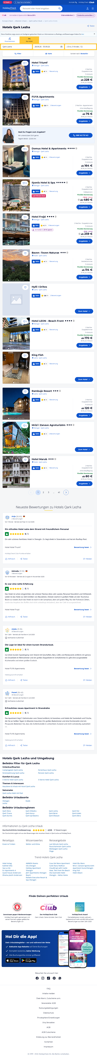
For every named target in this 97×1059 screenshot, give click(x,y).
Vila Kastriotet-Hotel (57, 873)
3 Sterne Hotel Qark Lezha (48, 780)
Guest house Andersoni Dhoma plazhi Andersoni (12, 874)
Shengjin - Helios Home (58, 875)
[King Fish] (16, 368)
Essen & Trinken (8, 844)
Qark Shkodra (31, 811)
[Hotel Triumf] (16, 75)
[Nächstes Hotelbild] (27, 75)
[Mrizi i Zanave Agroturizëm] (16, 438)
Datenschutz (48, 1013)
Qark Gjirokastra (32, 816)
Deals (6, 2)
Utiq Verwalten (48, 1022)
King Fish (37, 355)
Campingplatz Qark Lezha (12, 770)
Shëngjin (5, 801)
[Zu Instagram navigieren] (43, 978)
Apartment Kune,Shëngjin (83, 868)
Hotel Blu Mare (79, 863)
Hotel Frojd (39, 216)
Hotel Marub (39, 459)
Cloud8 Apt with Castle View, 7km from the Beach (59, 869)
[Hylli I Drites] (16, 299)
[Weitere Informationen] (79, 200)
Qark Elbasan (54, 816)
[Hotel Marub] (16, 472)
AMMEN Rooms (32, 863)
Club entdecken (67, 15)
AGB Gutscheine (48, 1032)
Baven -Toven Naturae (45, 252)
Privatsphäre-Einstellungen (48, 1018)
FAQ (48, 989)
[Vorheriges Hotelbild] (5, 75)
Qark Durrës (7, 816)
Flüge (51, 851)
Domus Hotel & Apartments (49, 148)
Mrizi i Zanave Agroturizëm (48, 425)
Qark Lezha (53, 811)
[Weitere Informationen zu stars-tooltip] (76, 148)
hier (83, 34)
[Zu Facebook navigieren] (37, 978)
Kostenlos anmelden (85, 15)
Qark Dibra (76, 816)
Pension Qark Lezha (46, 773)
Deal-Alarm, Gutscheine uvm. (48, 998)
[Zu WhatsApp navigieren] (60, 978)
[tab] (10, 39)
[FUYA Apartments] (16, 109)
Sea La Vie (6, 868)
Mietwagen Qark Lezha (58, 849)
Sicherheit (48, 1042)
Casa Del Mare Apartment (59, 863)
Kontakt (72, 2)
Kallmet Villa (7, 866)
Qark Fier (75, 811)
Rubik (28, 801)
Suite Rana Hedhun (57, 866)
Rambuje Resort (42, 391)
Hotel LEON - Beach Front (48, 320)
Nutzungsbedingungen (48, 1008)
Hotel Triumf (39, 62)
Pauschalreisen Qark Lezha (60, 846)
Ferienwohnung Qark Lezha (13, 773)
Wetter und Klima (33, 844)
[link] (87, 8)
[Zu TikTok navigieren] (48, 978)
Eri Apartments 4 (9, 870)
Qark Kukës (76, 813)
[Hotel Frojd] (16, 229)
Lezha (4, 803)
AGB (48, 1027)
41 (59, 492)
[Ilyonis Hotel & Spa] (16, 195)
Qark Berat (53, 813)
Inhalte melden (48, 993)
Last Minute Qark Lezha (58, 844)
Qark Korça (30, 813)
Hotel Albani (77, 873)
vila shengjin (31, 866)
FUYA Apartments (43, 96)
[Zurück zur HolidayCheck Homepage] (9, 8)
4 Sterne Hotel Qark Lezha (12, 780)
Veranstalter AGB (48, 1003)
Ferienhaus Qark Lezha (47, 770)
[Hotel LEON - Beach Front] (16, 334)
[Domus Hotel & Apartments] (16, 161)
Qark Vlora (6, 811)
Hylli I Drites (39, 286)
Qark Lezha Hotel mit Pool (12, 793)
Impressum (48, 1047)
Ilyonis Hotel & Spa (43, 182)
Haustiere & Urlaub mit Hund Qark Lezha (18, 786)
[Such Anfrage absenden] (59, 8)
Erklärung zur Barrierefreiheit (48, 1037)
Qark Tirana (7, 813)
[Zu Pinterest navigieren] (54, 978)
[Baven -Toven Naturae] (16, 265)
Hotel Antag (7, 863)
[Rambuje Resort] (16, 404)
